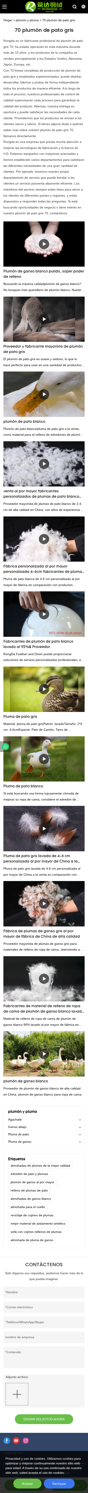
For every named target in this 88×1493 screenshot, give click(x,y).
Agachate (15, 1119)
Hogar (7, 20)
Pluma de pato (18, 1134)
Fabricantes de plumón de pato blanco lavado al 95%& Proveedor (38, 644)
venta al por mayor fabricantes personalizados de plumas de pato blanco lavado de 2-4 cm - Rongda (41, 494)
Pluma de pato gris (20, 717)
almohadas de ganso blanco (31, 1198)
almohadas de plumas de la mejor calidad (40, 1165)
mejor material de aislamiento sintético (38, 1223)
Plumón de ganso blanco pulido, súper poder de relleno (43, 274)
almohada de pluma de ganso (32, 1240)
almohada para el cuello (28, 1207)
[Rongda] (5, 746)
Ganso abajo (17, 1127)
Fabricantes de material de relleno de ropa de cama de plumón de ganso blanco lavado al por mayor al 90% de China (43, 1009)
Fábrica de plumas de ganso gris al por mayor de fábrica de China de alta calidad (41, 934)
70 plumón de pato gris (58, 20)
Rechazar (59, 1483)
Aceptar (27, 1483)
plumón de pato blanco (24, 422)
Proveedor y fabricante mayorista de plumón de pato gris (43, 349)
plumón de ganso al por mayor (32, 1182)
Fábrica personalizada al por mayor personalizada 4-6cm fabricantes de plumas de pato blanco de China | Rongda (43, 570)
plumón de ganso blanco (25, 1081)
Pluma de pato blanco (23, 786)
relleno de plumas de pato (29, 1190)
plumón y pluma (27, 20)
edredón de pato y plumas (29, 1174)
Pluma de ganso (19, 1141)
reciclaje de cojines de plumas (32, 1215)
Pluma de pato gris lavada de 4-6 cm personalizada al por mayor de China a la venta (40, 859)
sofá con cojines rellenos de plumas (36, 1232)
